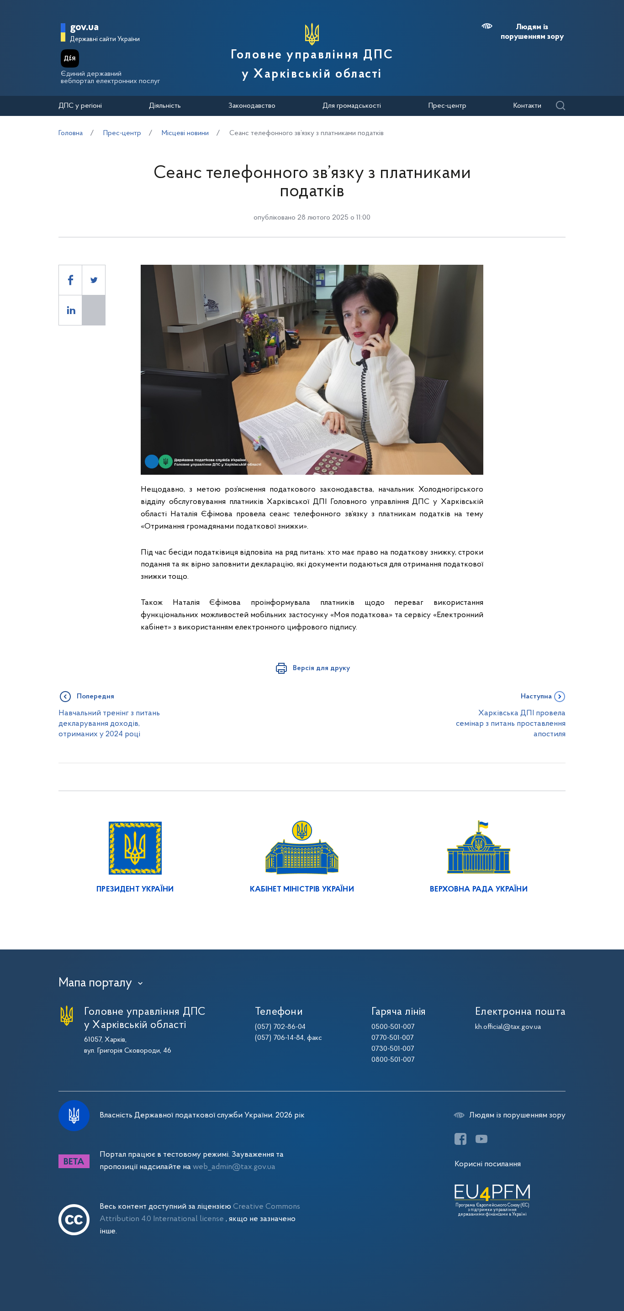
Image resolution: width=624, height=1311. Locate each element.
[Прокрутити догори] (578, 1274)
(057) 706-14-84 (279, 1038)
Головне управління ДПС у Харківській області (312, 65)
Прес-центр (447, 106)
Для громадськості (352, 106)
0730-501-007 (392, 1049)
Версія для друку (321, 668)
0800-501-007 (393, 1060)
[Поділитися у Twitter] (93, 280)
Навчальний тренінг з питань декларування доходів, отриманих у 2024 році (109, 724)
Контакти (527, 106)
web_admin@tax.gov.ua (234, 1167)
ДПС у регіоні (80, 106)
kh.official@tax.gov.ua (508, 1027)
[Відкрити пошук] (560, 106)
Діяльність (165, 106)
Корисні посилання (488, 1164)
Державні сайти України (105, 39)
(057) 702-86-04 (280, 1027)
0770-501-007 (392, 1038)
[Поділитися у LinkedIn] (70, 310)
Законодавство (251, 106)
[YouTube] (481, 1139)
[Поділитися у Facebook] (70, 280)
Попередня (95, 696)
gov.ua (84, 27)
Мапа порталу (95, 983)
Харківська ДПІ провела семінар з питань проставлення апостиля (511, 724)
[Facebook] (460, 1139)
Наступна (536, 696)
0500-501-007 (393, 1027)
